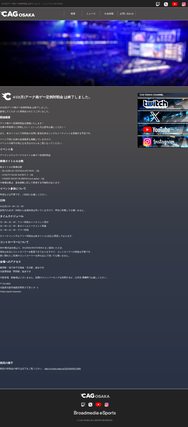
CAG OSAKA (32, 12)
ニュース (91, 13)
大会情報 (109, 13)
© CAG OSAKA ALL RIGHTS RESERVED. (95, 420)
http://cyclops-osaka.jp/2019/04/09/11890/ (63, 368)
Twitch (158, 4)
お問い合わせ (127, 13)
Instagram (184, 4)
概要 (73, 13)
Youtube (175, 4)
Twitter (166, 4)
